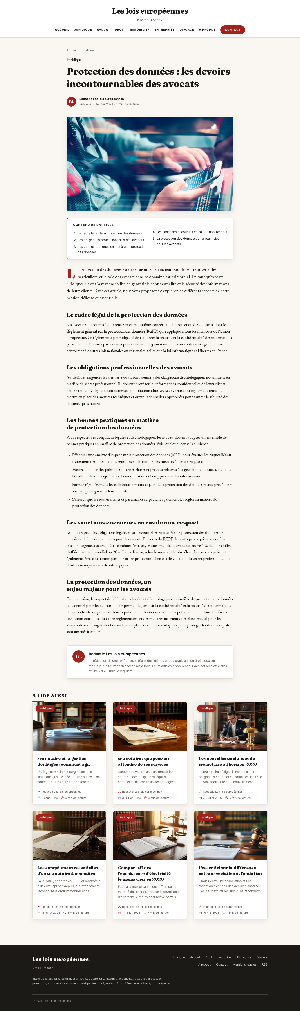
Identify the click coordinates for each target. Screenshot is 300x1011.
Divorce (187, 29)
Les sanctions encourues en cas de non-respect (191, 232)
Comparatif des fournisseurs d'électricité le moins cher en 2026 (144, 873)
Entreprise (165, 29)
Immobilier (140, 29)
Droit (120, 29)
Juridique (83, 29)
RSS (265, 964)
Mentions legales (245, 964)
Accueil (62, 29)
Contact (233, 29)
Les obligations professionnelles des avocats (111, 240)
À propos (207, 29)
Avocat (103, 29)
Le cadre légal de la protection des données (110, 233)
